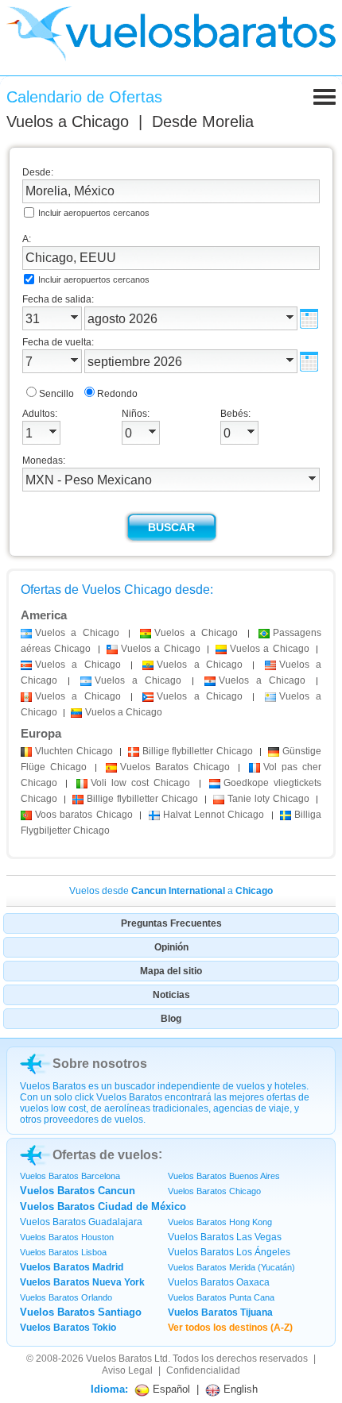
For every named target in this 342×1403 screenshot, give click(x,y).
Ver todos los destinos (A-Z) (230, 1327)
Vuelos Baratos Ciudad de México (103, 1206)
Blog (171, 1018)
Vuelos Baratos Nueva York (82, 1282)
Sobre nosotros (99, 1063)
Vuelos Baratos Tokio (68, 1327)
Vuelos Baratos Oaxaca (219, 1282)
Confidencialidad (203, 1370)
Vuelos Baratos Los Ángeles (229, 1252)
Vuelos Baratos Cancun (77, 1191)
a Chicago (77, 632)
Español (170, 1389)
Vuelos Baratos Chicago (214, 1191)
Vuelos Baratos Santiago (81, 1312)
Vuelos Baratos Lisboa (63, 1252)
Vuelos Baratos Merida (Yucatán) (231, 1267)
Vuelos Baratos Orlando (66, 1297)
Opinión (171, 947)
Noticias (171, 994)
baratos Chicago (84, 814)
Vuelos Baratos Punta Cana (221, 1297)
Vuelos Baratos (119, 1358)
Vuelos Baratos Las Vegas (225, 1237)
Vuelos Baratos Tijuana (220, 1312)
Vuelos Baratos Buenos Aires (224, 1176)
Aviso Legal (127, 1370)
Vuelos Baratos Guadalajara (81, 1222)
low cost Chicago (141, 782)
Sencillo (56, 393)
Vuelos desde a (171, 890)
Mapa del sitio (171, 971)
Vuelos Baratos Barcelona (70, 1176)
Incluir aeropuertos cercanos (94, 213)
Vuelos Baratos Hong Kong (220, 1222)
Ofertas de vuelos (105, 1155)
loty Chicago (268, 798)
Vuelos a (67, 121)
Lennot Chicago (214, 814)
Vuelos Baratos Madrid (71, 1267)
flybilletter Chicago (198, 751)
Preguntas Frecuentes (171, 923)
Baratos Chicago (175, 767)
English (239, 1389)
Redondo (117, 393)
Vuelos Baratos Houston (67, 1237)
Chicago (74, 751)
